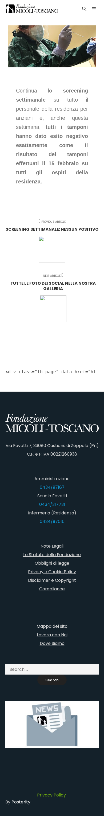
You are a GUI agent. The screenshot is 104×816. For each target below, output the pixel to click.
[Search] (84, 8)
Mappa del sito (52, 626)
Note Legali (52, 546)
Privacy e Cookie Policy (52, 572)
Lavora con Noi (52, 635)
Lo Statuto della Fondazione (52, 555)
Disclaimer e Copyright (52, 580)
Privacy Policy (51, 795)
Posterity (20, 802)
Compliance (52, 589)
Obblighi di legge (52, 563)
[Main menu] (94, 8)
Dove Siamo (52, 643)
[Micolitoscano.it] (32, 8)
